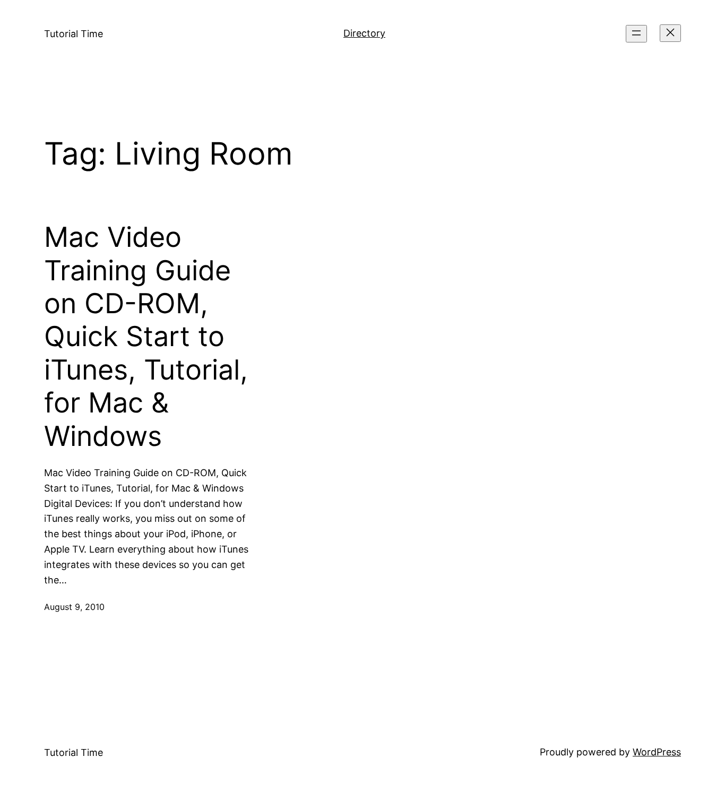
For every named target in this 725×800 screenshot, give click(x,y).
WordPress (657, 752)
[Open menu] (636, 33)
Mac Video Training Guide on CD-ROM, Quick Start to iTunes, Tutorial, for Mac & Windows (146, 336)
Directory (364, 33)
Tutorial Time (73, 33)
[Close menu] (670, 33)
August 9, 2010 (74, 606)
